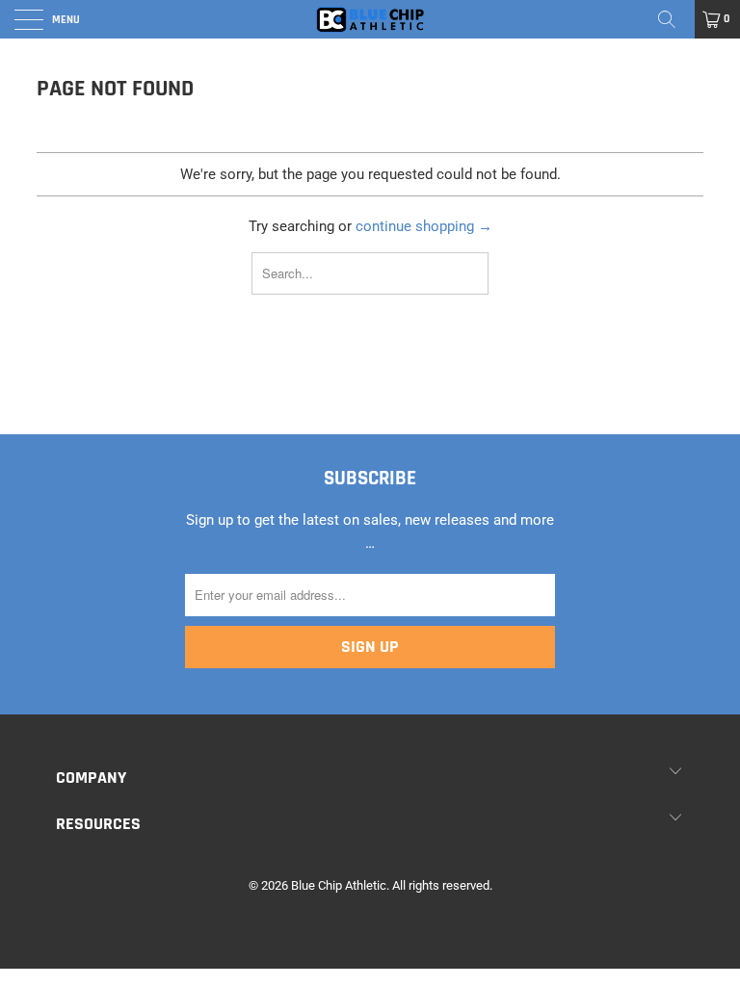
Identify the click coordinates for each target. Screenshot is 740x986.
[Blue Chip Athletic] (370, 19)
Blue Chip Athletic (338, 885)
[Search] (673, 19)
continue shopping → (424, 226)
